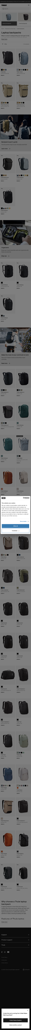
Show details (23, 521)
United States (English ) (15, 1020)
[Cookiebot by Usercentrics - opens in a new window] (23, 498)
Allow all (15, 526)
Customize (14, 530)
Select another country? (15, 1025)
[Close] (28, 1010)
